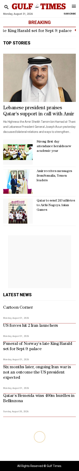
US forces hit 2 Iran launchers (30, 326)
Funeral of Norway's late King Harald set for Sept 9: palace (37, 346)
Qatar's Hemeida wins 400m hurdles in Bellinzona (39, 398)
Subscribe (70, 14)
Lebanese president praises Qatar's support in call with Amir (38, 111)
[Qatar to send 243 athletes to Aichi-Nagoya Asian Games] (18, 211)
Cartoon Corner (18, 308)
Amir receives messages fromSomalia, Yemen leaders (54, 176)
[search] (6, 7)
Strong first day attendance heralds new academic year (54, 146)
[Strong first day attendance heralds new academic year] (18, 152)
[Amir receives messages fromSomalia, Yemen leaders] (18, 181)
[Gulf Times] (39, 10)
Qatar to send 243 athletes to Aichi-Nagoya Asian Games (56, 205)
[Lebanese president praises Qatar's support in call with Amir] (39, 77)
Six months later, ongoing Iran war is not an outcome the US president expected (37, 372)
